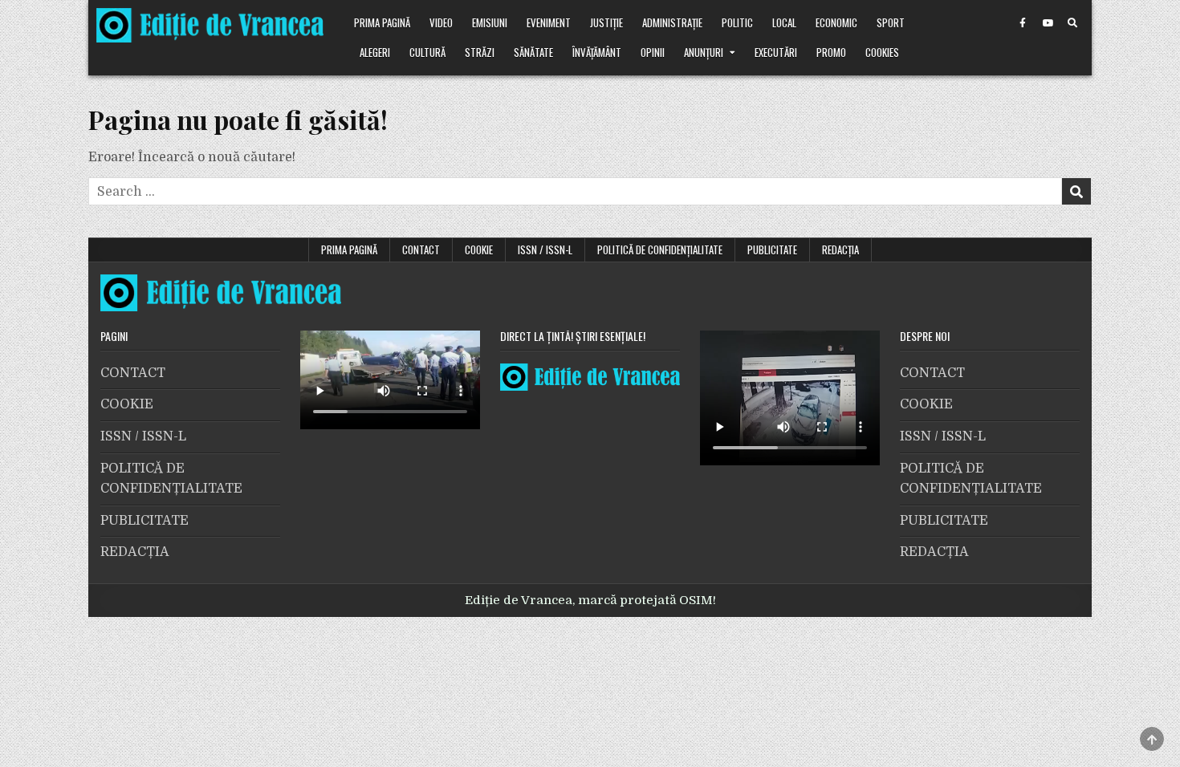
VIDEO (441, 22)
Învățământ (596, 52)
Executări (776, 52)
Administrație (672, 22)
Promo (831, 52)
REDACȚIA (840, 249)
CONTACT (421, 249)
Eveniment (549, 22)
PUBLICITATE (772, 249)
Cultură (427, 52)
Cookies (882, 52)
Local (784, 22)
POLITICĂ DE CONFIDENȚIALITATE (659, 249)
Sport (891, 22)
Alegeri (375, 52)
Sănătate (533, 52)
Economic (836, 22)
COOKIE (479, 249)
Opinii (653, 52)
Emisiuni (489, 22)
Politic (737, 22)
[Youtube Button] (1047, 23)
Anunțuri (703, 52)
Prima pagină (382, 22)
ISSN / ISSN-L (545, 249)
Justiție (606, 22)
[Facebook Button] (1022, 23)
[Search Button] (1072, 23)
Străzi (479, 52)
